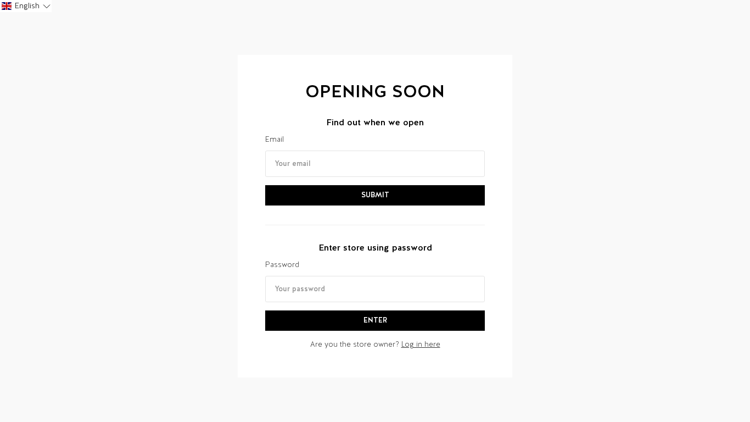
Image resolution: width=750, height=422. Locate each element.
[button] (26, 6)
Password (282, 264)
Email (274, 139)
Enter (375, 320)
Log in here (420, 344)
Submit (375, 194)
